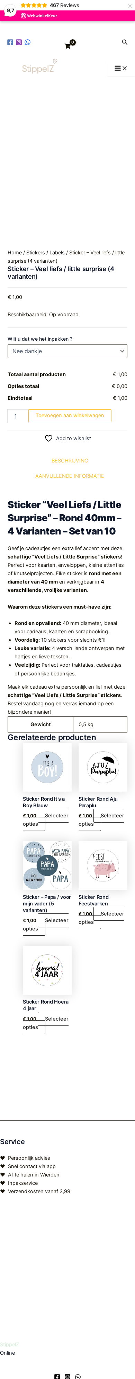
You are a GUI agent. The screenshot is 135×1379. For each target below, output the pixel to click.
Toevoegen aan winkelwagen (70, 415)
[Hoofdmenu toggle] (121, 68)
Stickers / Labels (45, 252)
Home (15, 252)
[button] (125, 42)
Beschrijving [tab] (70, 461)
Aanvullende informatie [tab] (69, 476)
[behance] (28, 42)
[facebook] (11, 42)
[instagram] (20, 42)
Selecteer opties (46, 820)
